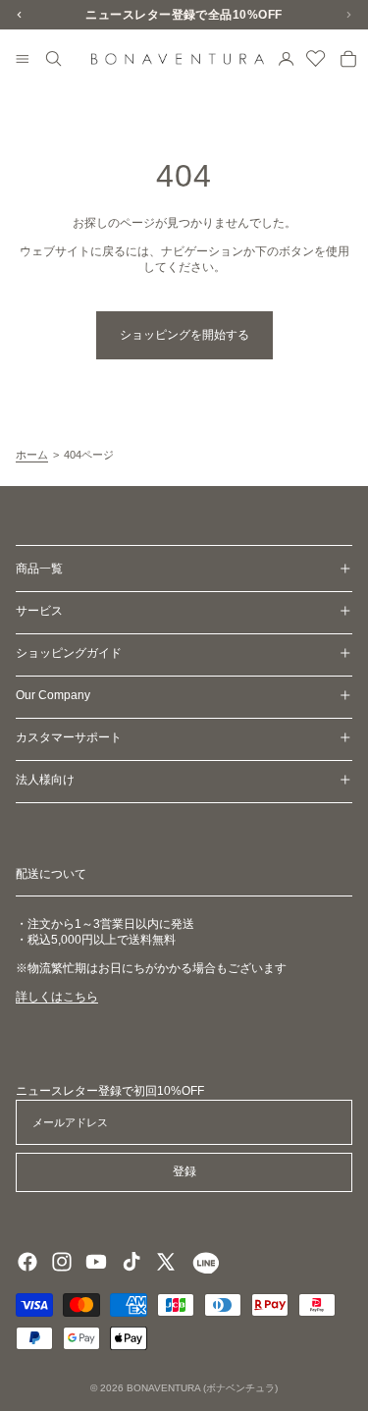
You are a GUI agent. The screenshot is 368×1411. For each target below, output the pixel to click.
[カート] (348, 59)
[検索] (54, 59)
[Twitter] (166, 1262)
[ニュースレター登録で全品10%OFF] (184, 14)
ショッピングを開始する (184, 335)
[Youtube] (96, 1262)
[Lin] (203, 1262)
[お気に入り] (316, 59)
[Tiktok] (131, 1262)
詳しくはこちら (57, 997)
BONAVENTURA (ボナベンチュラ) (202, 1388)
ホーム (32, 455)
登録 (184, 1171)
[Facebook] (27, 1262)
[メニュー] (22, 59)
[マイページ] (286, 59)
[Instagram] (62, 1262)
